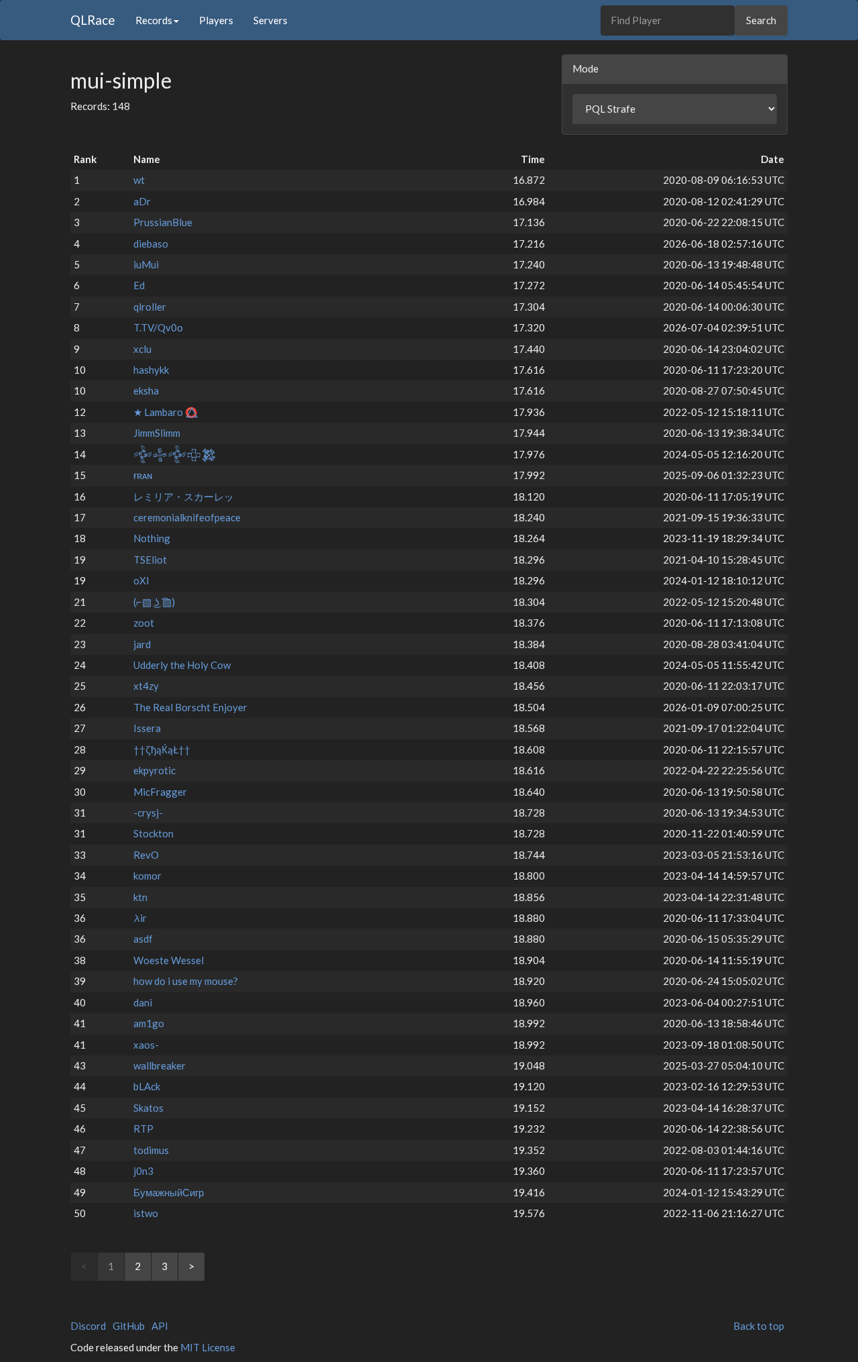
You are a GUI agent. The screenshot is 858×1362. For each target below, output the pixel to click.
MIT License (207, 1347)
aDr (142, 201)
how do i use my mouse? (185, 981)
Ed (139, 285)
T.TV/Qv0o (158, 327)
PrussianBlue (162, 222)
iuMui (146, 264)
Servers (270, 20)
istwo (145, 1213)
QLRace (92, 20)
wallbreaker (159, 1065)
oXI (141, 580)
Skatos (148, 1108)
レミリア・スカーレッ (183, 496)
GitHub (129, 1326)
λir (140, 918)
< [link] (84, 1266)
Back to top (758, 1326)
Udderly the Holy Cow (182, 665)
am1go (148, 1023)
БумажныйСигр (168, 1192)
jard (142, 644)
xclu (142, 349)
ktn (140, 897)
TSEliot (150, 560)
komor (147, 876)
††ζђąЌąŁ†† (161, 749)
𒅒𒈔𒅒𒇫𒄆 (175, 454)
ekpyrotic (154, 770)
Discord (88, 1326)
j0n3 (143, 1171)
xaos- (146, 1045)
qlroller (149, 307)
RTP (143, 1128)
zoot (143, 623)
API (159, 1326)
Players (216, 20)
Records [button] (153, 20)
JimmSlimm (156, 433)
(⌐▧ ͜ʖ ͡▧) (154, 602)
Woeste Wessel (168, 960)
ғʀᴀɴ (142, 475)
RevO (146, 855)
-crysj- (148, 812)
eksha (146, 390)
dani (142, 1002)
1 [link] (111, 1266)
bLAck (146, 1086)
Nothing (151, 538)
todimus (151, 1150)
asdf (143, 939)
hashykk (151, 370)
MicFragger (160, 792)
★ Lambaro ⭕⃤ (165, 412)
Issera (147, 728)
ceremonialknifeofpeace (187, 517)
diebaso (150, 244)
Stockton (153, 833)
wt (139, 180)
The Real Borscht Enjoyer (190, 707)
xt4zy (146, 686)
